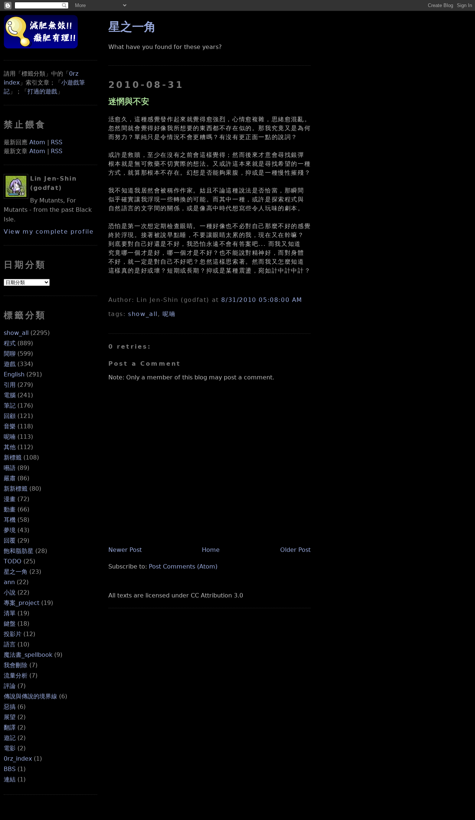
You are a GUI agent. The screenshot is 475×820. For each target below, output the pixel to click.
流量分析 (15, 675)
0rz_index (18, 758)
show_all (16, 332)
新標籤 (13, 457)
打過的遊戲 (42, 91)
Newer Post (125, 549)
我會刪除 (15, 665)
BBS (10, 769)
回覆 (10, 540)
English (14, 374)
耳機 (10, 519)
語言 (10, 644)
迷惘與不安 (128, 101)
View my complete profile (49, 231)
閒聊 (10, 353)
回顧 (10, 415)
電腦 (10, 395)
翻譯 (10, 727)
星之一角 (15, 571)
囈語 (10, 467)
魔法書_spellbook (28, 654)
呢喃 (10, 436)
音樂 (10, 426)
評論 (10, 685)
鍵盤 (10, 623)
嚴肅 (10, 478)
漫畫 (10, 499)
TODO (13, 561)
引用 (10, 384)
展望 (10, 717)
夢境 (10, 530)
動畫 (10, 509)
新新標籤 (15, 488)
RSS (56, 142)
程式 (10, 343)
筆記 (10, 405)
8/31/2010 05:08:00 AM (261, 299)
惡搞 (10, 706)
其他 (10, 447)
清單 (10, 613)
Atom (37, 142)
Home (211, 549)
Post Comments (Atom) (183, 566)
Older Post (295, 549)
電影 (10, 748)
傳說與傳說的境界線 (30, 696)
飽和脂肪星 (18, 550)
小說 (10, 592)
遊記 (10, 737)
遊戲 (10, 364)
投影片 (13, 634)
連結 (10, 779)
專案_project (21, 602)
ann (9, 582)
